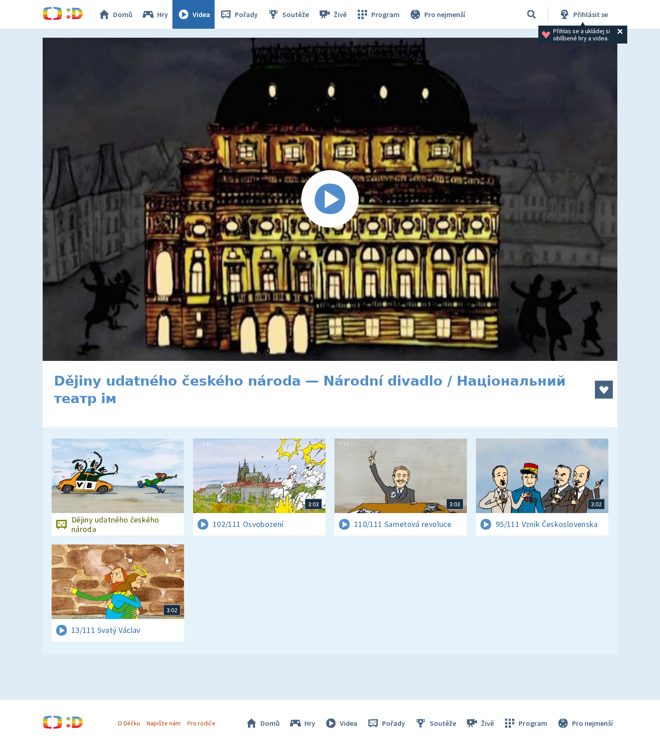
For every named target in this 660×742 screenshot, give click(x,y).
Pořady (246, 14)
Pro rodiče (201, 723)
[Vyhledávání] (531, 14)
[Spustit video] (330, 199)
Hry (162, 14)
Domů (122, 14)
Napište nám (163, 723)
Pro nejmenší (444, 14)
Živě (340, 14)
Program (385, 14)
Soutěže (295, 14)
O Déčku (129, 723)
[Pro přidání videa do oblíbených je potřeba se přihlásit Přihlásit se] (604, 390)
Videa (201, 14)
